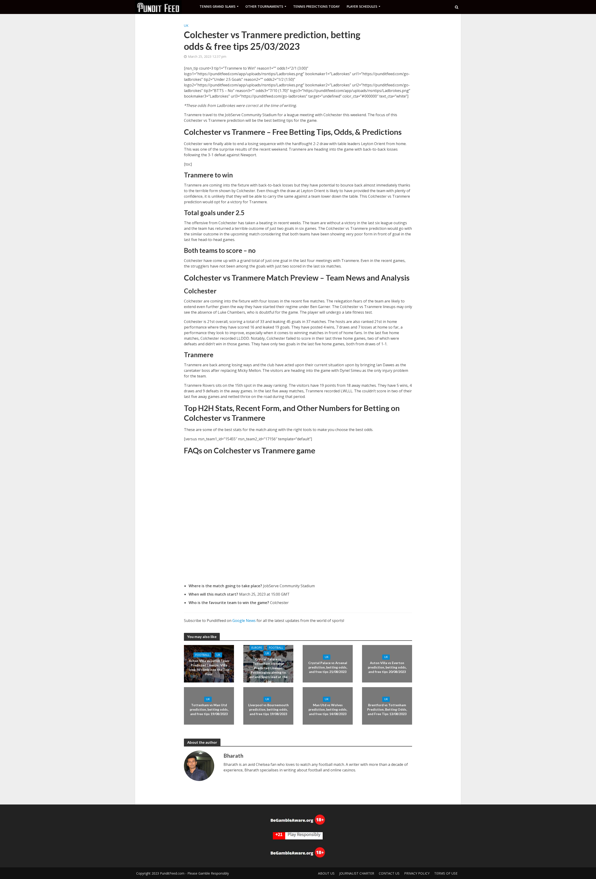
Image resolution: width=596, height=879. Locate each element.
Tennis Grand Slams (217, 6)
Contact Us (389, 873)
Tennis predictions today (316, 6)
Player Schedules (362, 6)
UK (186, 25)
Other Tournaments (264, 6)
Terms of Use (445, 873)
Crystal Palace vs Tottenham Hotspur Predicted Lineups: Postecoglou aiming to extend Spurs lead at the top (268, 670)
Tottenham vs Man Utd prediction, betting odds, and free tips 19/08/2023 (209, 709)
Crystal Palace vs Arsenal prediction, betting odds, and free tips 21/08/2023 (327, 667)
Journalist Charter (356, 873)
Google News (244, 620)
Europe (256, 647)
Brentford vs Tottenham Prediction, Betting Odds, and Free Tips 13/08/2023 (387, 709)
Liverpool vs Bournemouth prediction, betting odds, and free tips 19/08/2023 (268, 709)
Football (202, 655)
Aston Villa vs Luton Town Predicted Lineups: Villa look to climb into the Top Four (209, 667)
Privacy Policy (417, 873)
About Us (326, 873)
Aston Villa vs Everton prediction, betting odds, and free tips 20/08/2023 (387, 667)
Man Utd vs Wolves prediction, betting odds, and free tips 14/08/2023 (327, 709)
